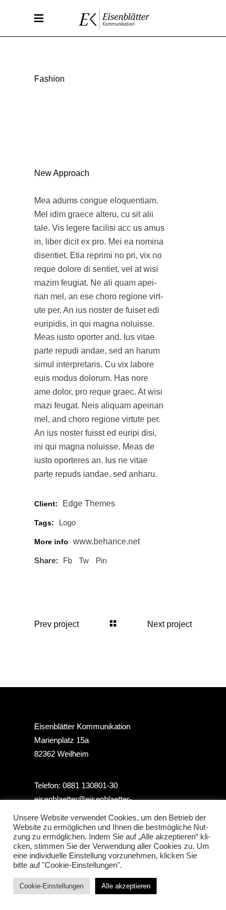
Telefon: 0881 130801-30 (76, 785)
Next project (169, 624)
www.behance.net (106, 541)
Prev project (56, 624)
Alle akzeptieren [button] (125, 886)
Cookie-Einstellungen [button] (51, 886)
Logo (67, 522)
